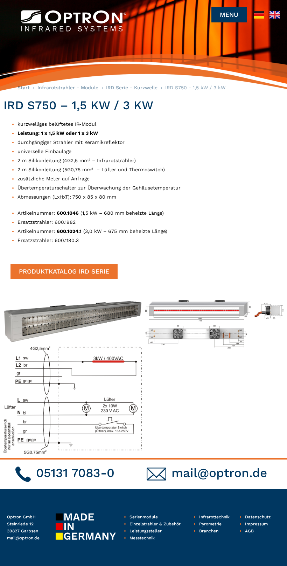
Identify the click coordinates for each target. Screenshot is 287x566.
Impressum (256, 524)
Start (24, 87)
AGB (249, 531)
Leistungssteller (146, 531)
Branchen (208, 531)
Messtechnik (142, 538)
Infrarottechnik (214, 517)
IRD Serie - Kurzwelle (132, 87)
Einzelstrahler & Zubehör (155, 524)
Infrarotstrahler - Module (67, 87)
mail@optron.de (219, 472)
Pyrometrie (210, 524)
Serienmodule (144, 517)
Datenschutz (258, 517)
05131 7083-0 (75, 472)
